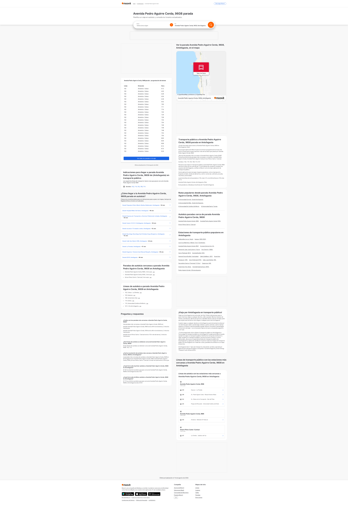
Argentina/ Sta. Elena (184, 267)
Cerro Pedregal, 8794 (195, 260)
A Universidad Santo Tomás (209, 206)
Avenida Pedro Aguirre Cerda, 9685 (188, 221)
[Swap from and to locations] (171, 24)
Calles (197, 492)
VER (154, 272)
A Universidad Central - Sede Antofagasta (190, 199)
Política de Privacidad (141, 500)
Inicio (138, 23)
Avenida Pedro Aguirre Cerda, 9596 (210, 221)
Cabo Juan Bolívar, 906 (209, 260)
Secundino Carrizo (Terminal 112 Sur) (189, 263)
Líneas (197, 488)
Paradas (197, 495)
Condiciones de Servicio (128, 500)
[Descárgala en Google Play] (128, 494)
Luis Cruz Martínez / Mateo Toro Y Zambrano (191, 242)
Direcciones (198, 497)
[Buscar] (211, 25)
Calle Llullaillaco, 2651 (206, 256)
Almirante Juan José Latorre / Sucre (189, 249)
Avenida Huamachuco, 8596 (200, 267)
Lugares (197, 490)
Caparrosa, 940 (206, 263)
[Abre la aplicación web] (154, 494)
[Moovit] (126, 3)
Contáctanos (152, 500)
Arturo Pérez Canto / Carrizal (186, 224)
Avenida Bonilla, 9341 (198, 253)
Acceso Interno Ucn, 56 (207, 246)
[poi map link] (201, 76)
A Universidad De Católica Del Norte (188, 206)
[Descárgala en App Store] (141, 494)
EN (176, 497)
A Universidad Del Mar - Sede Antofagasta (190, 203)
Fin (175, 23)
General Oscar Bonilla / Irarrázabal (188, 256)
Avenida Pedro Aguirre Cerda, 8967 (188, 246)
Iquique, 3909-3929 (200, 239)
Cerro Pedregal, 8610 (184, 253)
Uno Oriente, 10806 (207, 249)
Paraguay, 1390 (182, 260)
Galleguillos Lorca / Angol (185, 239)
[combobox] (152, 26)
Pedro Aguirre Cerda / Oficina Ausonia (189, 270)
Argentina (217, 256)
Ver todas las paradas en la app (146, 158)
